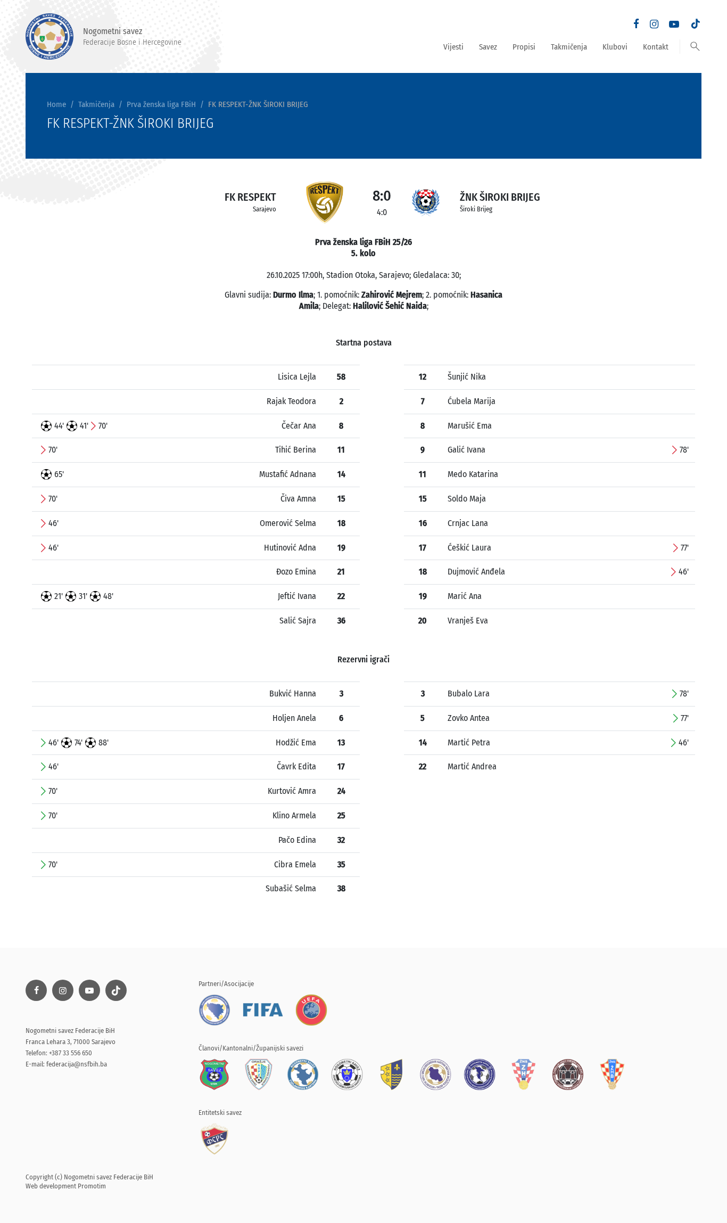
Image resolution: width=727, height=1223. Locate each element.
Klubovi (614, 47)
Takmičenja (569, 47)
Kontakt (655, 47)
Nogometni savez (132, 36)
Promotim (92, 1186)
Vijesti (453, 47)
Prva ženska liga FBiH (161, 104)
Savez (488, 47)
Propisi (524, 47)
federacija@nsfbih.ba (76, 1064)
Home (56, 104)
